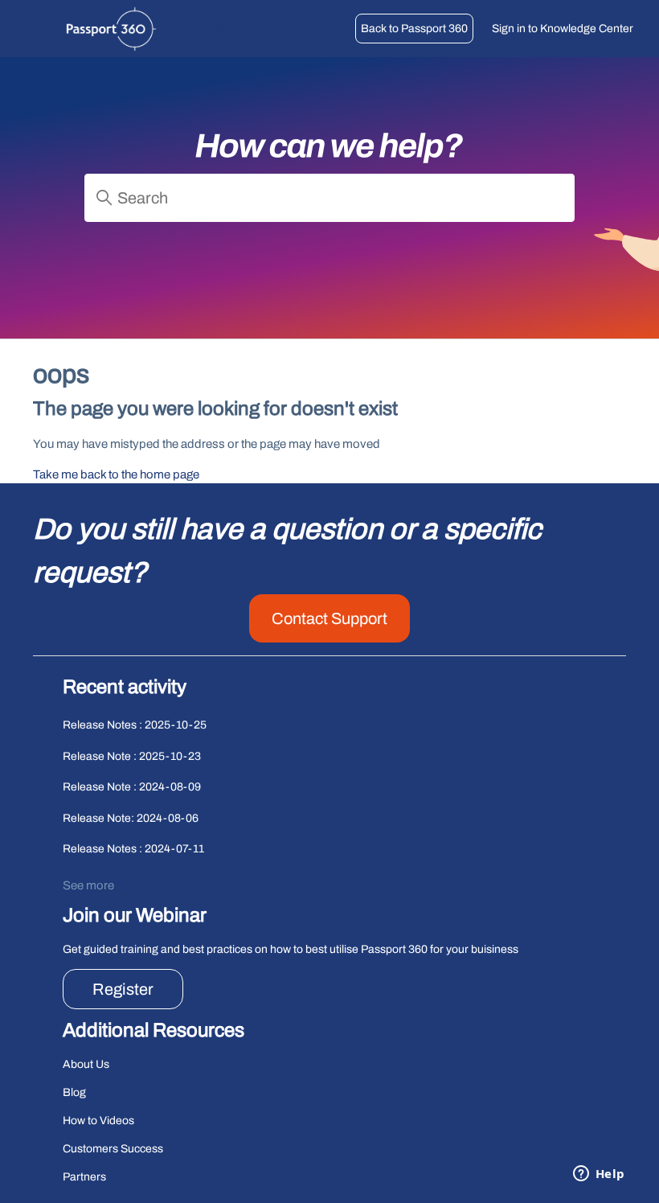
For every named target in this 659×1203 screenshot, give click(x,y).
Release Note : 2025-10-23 (132, 756)
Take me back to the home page (116, 474)
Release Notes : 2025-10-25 (135, 725)
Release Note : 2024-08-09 (132, 787)
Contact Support (329, 618)
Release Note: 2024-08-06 (131, 818)
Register (122, 989)
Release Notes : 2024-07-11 (133, 849)
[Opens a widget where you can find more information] (599, 1175)
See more (88, 885)
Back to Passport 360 (414, 29)
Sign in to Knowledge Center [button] (562, 29)
